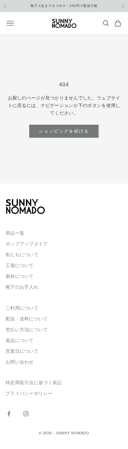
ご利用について (22, 308)
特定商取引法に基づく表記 (34, 382)
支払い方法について (27, 329)
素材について (20, 276)
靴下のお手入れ (22, 287)
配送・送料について (27, 318)
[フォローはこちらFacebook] (9, 413)
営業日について (22, 351)
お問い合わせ (20, 362)
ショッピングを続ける (64, 131)
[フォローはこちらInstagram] (26, 413)
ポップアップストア (27, 243)
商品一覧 (15, 233)
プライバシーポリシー (29, 393)
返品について (20, 340)
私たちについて (22, 254)
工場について (20, 265)
